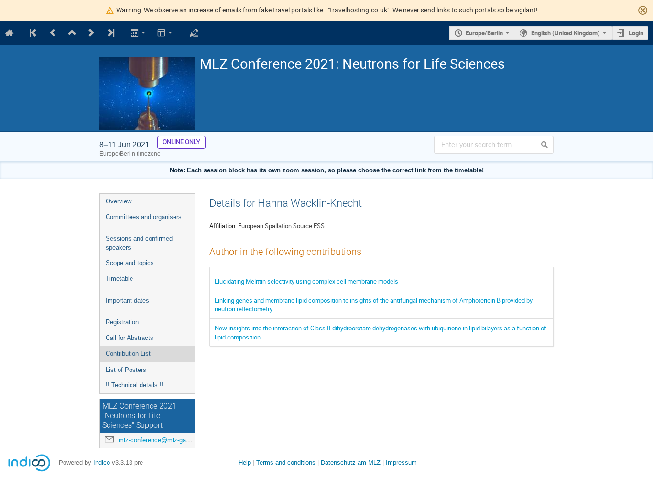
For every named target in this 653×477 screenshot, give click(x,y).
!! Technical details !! (134, 385)
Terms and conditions (286, 462)
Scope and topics (130, 262)
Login (636, 33)
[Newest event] (110, 33)
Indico (101, 462)
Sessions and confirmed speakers (139, 243)
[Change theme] (165, 33)
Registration (122, 322)
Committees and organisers (144, 217)
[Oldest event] (34, 33)
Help (245, 462)
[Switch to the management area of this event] (194, 33)
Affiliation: (223, 226)
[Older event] (53, 33)
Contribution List (128, 353)
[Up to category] (72, 33)
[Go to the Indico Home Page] (9, 33)
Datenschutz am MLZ (351, 462)
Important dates (127, 300)
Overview (118, 201)
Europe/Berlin (484, 33)
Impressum (401, 462)
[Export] (138, 33)
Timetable (119, 278)
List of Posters (126, 369)
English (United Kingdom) (565, 33)
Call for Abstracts (129, 337)
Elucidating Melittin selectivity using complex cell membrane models (306, 281)
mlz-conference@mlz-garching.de (165, 440)
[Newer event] (91, 33)
